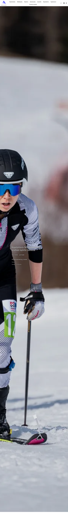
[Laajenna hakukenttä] (61, 3)
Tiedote (13, 262)
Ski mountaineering (17, 259)
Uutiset (25, 259)
